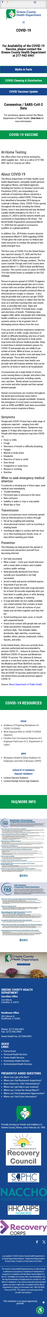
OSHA (23, 721)
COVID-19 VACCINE (23, 135)
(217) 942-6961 (16, 1029)
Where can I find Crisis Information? (20, 1096)
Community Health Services (16, 1060)
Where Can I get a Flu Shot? (16, 1077)
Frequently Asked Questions (21, 1073)
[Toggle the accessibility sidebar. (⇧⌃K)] (40, 1310)
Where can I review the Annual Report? (21, 1090)
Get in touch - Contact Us (23, 964)
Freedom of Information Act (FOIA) (29, 1261)
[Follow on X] (8, 2)
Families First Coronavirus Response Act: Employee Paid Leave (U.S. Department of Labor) (23, 741)
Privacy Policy (10, 1261)
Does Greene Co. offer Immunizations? (22, 1083)
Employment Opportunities (34, 1258)
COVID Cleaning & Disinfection (23, 80)
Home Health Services (14, 1057)
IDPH (23, 753)
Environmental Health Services (18, 1064)
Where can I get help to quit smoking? (21, 1086)
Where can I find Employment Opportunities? (24, 1093)
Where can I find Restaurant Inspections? (23, 1080)
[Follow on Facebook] (3, 2)
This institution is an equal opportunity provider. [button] (20, 1302)
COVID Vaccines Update (23, 91)
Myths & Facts (23, 69)
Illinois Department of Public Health (25, 684)
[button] (35, 2)
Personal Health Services (15, 1054)
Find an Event (10, 1051)
